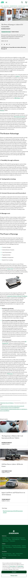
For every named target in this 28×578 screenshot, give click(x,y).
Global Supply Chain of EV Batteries (7, 402)
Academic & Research (6, 537)
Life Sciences (23, 539)
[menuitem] (22, 3)
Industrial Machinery (16, 539)
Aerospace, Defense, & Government (18, 537)
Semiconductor (5, 541)
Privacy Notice (12, 566)
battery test (10, 268)
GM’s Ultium (17, 98)
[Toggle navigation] (7, 2)
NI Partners (10, 373)
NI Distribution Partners (6, 545)
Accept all (14, 571)
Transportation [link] (13, 6)
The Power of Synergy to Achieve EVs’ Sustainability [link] (13, 7)
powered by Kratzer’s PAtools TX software (17, 296)
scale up (18, 76)
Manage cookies (14, 575)
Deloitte (2, 110)
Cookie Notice (20, 566)
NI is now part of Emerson (6, 553)
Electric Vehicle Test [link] (23, 6)
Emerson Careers (19, 553)
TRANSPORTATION (5, 31)
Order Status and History (16, 545)
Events (19, 555)
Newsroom (5, 555)
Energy (9, 539)
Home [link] (1, 6)
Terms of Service (9, 547)
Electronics (5, 539)
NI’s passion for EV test (19, 116)
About (14, 553)
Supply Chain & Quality (12, 555)
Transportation (12, 541)
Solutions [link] (6, 6)
